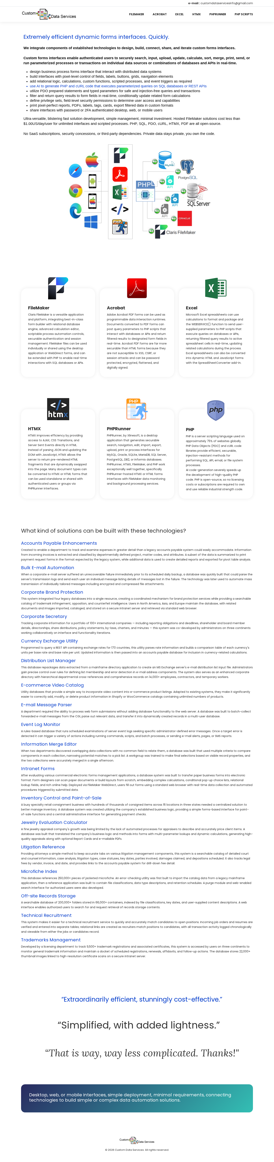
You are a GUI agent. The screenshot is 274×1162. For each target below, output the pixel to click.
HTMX (196, 14)
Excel (179, 14)
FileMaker (136, 14)
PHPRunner (217, 14)
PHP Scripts (244, 14)
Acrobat (160, 14)
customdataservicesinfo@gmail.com (227, 3)
